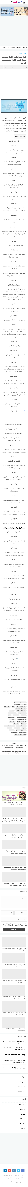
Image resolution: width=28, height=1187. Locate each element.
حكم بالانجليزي (11, 717)
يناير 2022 (22, 1109)
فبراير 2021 (22, 1124)
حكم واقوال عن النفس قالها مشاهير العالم (14, 528)
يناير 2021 (23, 1128)
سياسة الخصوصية (10, 1178)
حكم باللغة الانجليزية (21, 719)
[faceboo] (22, 1170)
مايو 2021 (23, 1114)
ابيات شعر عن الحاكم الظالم (20, 702)
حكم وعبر (24, 728)
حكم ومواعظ (16, 728)
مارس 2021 (22, 1119)
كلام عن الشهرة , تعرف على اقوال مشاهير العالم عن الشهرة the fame (13, 1049)
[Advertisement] (14, 30)
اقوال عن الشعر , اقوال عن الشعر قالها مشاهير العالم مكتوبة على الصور (14, 1068)
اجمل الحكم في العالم (21, 706)
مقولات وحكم (14, 732)
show (16, 136)
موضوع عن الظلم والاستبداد (20, 734)
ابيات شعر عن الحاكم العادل (20, 704)
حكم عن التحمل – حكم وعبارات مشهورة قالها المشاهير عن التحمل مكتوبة (21, 12)
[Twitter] (18, 1170)
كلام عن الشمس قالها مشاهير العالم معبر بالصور (15, 1055)
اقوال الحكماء (6, 706)
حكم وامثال (16, 724)
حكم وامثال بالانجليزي (21, 726)
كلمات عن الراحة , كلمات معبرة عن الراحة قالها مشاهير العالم (14, 1042)
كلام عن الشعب (22, 732)
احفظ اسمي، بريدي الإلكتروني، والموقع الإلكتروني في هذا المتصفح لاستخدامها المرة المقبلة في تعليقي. (14, 924)
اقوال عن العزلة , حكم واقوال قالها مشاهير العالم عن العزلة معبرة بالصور (7, 12)
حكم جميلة (12, 719)
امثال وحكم (23, 715)
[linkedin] (5, 1170)
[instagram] (14, 1170)
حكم (9, 715)
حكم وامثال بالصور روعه (9, 726)
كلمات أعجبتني (21, 1091)
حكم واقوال (22, 53)
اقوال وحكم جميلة (12, 713)
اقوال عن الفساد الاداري (21, 711)
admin (24, 67)
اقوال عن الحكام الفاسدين (20, 708)
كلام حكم (12, 730)
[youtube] (9, 1170)
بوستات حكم (15, 715)
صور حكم (9, 728)
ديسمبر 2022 (22, 1105)
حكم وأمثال (12, 721)
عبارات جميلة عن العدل (21, 730)
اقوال (13, 706)
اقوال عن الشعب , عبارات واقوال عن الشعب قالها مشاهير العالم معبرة (14, 1061)
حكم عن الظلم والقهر (21, 721)
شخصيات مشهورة (21, 1087)
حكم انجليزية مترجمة (21, 717)
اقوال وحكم (11, 711)
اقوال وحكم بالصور (22, 713)
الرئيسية (23, 1176)
